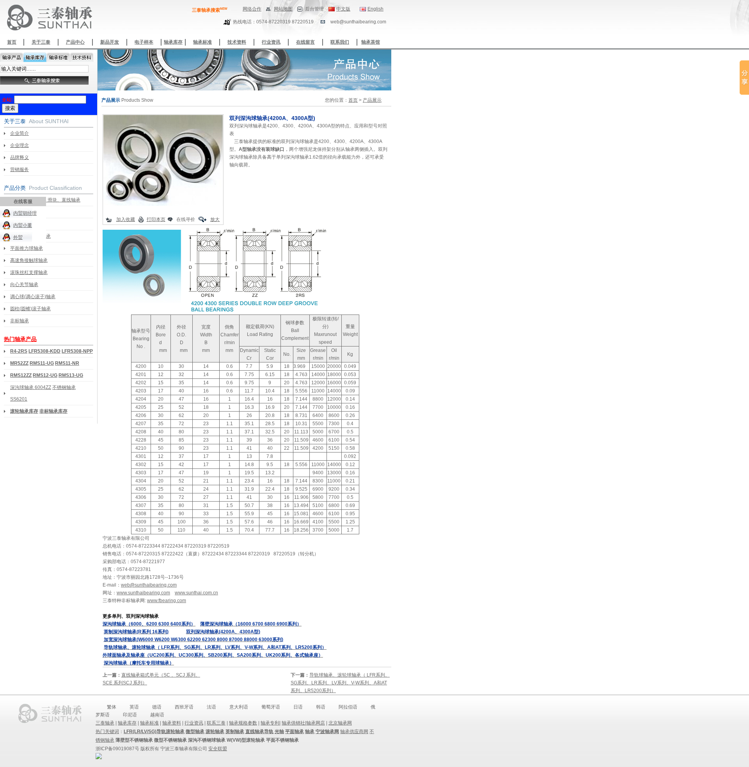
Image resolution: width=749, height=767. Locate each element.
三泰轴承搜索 (209, 10)
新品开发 (109, 42)
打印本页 (156, 219)
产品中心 (75, 42)
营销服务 (19, 169)
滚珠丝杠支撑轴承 (29, 272)
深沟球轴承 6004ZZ (30, 387)
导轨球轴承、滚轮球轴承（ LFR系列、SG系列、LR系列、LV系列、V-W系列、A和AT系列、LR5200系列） (340, 682)
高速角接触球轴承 (29, 260)
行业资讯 (271, 42)
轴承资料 (171, 723)
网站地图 (283, 9)
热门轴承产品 (20, 339)
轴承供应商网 (354, 731)
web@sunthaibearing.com (149, 585)
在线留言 (305, 42)
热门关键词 (107, 731)
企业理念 (19, 145)
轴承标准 (202, 42)
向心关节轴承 (24, 284)
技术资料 (236, 42)
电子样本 (144, 42)
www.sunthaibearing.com (143, 593)
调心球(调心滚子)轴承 (32, 296)
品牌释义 (19, 157)
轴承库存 (173, 42)
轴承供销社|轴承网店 (303, 723)
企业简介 (19, 133)
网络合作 (252, 9)
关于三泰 (41, 42)
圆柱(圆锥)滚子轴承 (30, 308)
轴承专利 (270, 723)
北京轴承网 (340, 723)
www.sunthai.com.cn (196, 593)
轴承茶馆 (370, 42)
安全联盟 (217, 748)
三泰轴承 (105, 723)
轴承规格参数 (243, 723)
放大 (215, 219)
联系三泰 (216, 723)
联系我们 (339, 42)
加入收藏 (125, 219)
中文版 (343, 9)
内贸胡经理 (25, 213)
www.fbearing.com (166, 600)
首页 (11, 42)
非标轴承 (19, 320)
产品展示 (372, 100)
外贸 (18, 237)
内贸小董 (22, 225)
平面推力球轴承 (26, 248)
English (375, 9)
